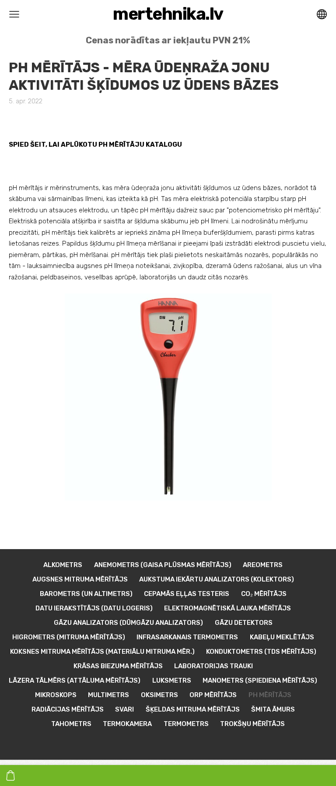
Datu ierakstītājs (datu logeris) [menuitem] (94, 608)
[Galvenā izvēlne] (14, 14)
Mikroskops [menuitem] (56, 695)
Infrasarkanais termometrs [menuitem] (187, 637)
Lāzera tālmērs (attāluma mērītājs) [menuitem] (74, 680)
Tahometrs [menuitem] (71, 724)
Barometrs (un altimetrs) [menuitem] (86, 594)
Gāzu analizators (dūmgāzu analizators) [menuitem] (128, 623)
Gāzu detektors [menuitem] (244, 623)
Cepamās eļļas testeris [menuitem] (186, 594)
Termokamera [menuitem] (127, 724)
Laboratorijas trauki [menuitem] (213, 666)
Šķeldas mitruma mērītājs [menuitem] (193, 709)
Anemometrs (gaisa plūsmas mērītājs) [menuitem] (162, 565)
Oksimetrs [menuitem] (159, 695)
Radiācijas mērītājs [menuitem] (68, 709)
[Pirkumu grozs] (10, 775)
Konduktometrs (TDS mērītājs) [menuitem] (261, 652)
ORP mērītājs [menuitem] (213, 695)
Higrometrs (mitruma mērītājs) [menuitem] (68, 637)
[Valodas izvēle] (322, 14)
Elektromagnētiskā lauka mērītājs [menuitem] (227, 608)
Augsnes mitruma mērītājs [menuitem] (80, 579)
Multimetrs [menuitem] (108, 695)
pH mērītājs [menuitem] (269, 695)
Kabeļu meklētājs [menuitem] (282, 637)
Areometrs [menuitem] (263, 565)
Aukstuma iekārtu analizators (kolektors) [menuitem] (216, 579)
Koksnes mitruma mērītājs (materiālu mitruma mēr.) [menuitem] (102, 652)
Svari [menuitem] (124, 709)
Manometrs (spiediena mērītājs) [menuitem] (260, 680)
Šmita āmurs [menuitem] (273, 709)
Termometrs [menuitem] (186, 724)
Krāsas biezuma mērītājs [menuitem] (118, 666)
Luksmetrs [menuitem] (171, 680)
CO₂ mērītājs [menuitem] (264, 594)
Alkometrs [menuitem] (62, 565)
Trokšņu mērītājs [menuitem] (252, 724)
